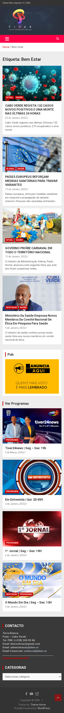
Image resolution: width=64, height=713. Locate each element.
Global (10, 169)
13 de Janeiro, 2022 (15, 189)
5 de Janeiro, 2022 (15, 606)
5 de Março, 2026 (14, 452)
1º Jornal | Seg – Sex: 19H (23, 551)
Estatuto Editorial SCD (16, 658)
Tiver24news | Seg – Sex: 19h (25, 448)
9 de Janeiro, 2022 (15, 328)
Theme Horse (38, 704)
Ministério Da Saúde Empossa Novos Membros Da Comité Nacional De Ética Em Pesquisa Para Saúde (31, 319)
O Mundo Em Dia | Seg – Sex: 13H (28, 602)
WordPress (44, 708)
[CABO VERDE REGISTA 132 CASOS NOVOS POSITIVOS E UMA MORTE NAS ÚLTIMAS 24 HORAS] (32, 83)
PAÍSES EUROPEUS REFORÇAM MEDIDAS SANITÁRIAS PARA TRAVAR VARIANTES (31, 181)
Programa (12, 440)
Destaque (11, 307)
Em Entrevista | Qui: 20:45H (24, 499)
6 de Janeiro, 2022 (15, 555)
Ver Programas (17, 403)
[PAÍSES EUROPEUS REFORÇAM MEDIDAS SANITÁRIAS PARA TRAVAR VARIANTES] (32, 154)
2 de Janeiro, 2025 (15, 503)
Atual (9, 97)
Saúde (19, 97)
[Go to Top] (58, 697)
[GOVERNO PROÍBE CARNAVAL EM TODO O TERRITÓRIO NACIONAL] (32, 226)
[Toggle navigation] (7, 39)
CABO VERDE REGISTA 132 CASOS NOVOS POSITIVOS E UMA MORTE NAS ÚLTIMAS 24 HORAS (29, 109)
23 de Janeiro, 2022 (15, 118)
